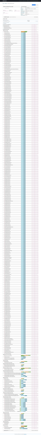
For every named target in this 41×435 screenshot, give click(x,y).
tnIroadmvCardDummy (8, 152)
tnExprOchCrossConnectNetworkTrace (9, 359)
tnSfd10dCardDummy (7, 205)
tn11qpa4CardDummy (7, 311)
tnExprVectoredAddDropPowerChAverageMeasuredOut (12, 395)
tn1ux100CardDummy (7, 189)
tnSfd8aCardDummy (7, 302)
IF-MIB (21, 378)
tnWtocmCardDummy (7, 321)
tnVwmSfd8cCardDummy (8, 141)
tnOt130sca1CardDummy (8, 100)
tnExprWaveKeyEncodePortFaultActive (9, 375)
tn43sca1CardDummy (7, 39)
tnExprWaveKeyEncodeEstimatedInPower (10, 376)
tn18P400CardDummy (7, 265)
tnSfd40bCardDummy (7, 313)
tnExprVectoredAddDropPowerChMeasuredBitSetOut (11, 394)
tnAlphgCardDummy (7, 310)
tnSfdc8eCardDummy (7, 185)
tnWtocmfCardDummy (7, 107)
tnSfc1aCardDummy (7, 282)
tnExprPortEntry (6, 378)
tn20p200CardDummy (7, 149)
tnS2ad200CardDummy (8, 229)
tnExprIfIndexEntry (6, 422)
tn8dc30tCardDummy (7, 207)
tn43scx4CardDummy (7, 345)
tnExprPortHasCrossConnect (8, 384)
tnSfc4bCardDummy (7, 275)
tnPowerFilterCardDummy (8, 45)
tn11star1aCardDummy (8, 57)
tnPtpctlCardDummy (7, 74)
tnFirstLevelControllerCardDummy (9, 339)
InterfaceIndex (28, 7)
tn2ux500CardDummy (7, 277)
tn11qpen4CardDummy (8, 52)
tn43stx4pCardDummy (7, 309)
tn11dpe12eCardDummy (8, 353)
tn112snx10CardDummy (8, 46)
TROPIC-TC (22, 428)
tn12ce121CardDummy (8, 177)
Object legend (5, 23)
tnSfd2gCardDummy (7, 126)
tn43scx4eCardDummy (7, 53)
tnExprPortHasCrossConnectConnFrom (10, 386)
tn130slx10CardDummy (8, 225)
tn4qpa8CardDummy (7, 71)
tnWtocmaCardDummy (8, 73)
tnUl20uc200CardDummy (8, 160)
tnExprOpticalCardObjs (6, 29)
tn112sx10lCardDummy (8, 35)
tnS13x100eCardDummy (8, 195)
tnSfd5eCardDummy (7, 117)
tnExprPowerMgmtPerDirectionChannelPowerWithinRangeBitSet (13, 374)
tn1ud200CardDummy (7, 150)
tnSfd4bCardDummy (7, 328)
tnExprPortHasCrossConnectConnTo (9, 385)
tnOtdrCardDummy (7, 110)
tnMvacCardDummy (7, 337)
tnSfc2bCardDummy (7, 230)
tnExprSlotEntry (6, 426)
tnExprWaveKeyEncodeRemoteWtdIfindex (10, 411)
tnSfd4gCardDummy (7, 335)
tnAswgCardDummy (7, 108)
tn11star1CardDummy (7, 291)
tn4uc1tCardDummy (7, 266)
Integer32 (26, 8)
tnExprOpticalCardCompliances (8, 28)
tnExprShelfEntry (6, 361)
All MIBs (6, 3)
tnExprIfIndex (22, 355)
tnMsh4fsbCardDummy (8, 231)
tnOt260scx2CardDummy (8, 89)
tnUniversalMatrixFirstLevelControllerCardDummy (11, 43)
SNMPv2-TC (22, 375)
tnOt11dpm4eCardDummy (8, 96)
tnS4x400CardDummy (7, 249)
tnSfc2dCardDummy (7, 251)
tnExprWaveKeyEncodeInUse (8, 403)
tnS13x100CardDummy (8, 176)
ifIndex (25, 7)
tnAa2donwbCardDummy (8, 186)
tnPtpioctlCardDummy (7, 178)
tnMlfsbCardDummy (7, 264)
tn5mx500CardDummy (7, 276)
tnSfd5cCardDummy (7, 92)
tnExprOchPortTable (6, 412)
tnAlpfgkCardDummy (7, 299)
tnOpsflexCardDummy (7, 220)
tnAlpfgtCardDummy (7, 318)
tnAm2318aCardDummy (8, 347)
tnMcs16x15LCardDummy (8, 258)
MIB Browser (5, 0)
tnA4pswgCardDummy (7, 109)
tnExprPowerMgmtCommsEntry (8, 368)
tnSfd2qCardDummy (7, 136)
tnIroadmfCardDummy (8, 153)
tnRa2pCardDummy (7, 346)
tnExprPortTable (6, 377)
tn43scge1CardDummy (8, 54)
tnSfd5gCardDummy (7, 142)
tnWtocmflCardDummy (8, 196)
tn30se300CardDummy (8, 203)
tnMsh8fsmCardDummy (8, 115)
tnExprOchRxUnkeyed (7, 419)
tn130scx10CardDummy (8, 66)
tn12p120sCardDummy (8, 268)
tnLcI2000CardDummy (7, 202)
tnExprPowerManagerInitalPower (9, 409)
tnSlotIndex (26, 426)
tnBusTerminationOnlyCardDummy (9, 352)
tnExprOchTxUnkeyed (7, 420)
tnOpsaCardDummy (7, 154)
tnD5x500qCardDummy (8, 221)
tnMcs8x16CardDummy (8, 114)
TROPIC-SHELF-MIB (22, 31)
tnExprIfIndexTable (6, 421)
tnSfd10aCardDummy (7, 168)
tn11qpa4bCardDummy (8, 188)
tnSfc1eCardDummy (7, 286)
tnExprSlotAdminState (7, 428)
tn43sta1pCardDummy (7, 308)
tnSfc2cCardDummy (7, 241)
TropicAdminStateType (25, 428)
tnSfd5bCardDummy (7, 80)
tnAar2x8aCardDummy (8, 194)
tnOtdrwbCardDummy (7, 206)
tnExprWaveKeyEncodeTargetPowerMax (10, 400)
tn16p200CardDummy (7, 269)
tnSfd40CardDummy (7, 312)
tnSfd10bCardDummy (7, 180)
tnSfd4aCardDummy (7, 327)
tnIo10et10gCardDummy (8, 81)
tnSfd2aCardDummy (7, 119)
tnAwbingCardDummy (7, 171)
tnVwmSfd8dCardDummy (8, 143)
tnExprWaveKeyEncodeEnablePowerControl (10, 405)
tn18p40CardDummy (7, 222)
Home (3, 3)
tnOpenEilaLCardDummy (8, 260)
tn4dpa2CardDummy (7, 301)
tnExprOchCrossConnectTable (7, 354)
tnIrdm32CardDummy (7, 238)
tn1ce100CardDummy (7, 167)
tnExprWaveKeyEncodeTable (7, 396)
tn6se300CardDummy (7, 204)
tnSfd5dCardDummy (7, 105)
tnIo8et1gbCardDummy (8, 79)
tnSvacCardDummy (7, 55)
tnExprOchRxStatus (7, 414)
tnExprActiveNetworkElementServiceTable (9, 363)
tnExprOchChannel (22, 368)
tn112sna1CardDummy (8, 47)
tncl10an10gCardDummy (8, 61)
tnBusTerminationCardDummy (8, 338)
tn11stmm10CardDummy (8, 274)
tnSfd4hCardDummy (7, 336)
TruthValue (24, 375)
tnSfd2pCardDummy (7, 135)
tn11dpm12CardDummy (8, 37)
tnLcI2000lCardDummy (8, 211)
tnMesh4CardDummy (7, 38)
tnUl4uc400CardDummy (8, 159)
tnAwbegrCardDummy (7, 170)
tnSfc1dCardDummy (7, 285)
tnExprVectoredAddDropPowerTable (8, 392)
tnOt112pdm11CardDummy (8, 72)
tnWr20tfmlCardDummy (8, 198)
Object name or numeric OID (5, 20)
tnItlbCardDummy (7, 295)
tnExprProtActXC (7, 383)
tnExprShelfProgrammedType (8, 362)
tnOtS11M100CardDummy (8, 162)
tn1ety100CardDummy (7, 255)
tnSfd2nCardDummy (7, 133)
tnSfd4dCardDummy (7, 330)
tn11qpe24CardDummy (8, 56)
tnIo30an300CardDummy (8, 145)
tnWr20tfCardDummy (7, 106)
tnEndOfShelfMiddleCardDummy (9, 44)
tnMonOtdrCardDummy (8, 163)
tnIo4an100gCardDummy (8, 116)
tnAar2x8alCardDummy (8, 197)
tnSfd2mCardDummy (7, 132)
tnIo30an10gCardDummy (8, 118)
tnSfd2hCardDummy (7, 127)
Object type (28, 20)
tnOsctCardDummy (7, 320)
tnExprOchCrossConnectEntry (8, 355)
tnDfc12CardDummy (7, 247)
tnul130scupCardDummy (8, 65)
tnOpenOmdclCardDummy (8, 257)
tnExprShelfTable (6, 360)
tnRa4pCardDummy (7, 239)
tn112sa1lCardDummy (7, 36)
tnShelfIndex (26, 31)
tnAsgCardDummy (7, 267)
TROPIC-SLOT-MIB (22, 426)
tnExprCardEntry (6, 31)
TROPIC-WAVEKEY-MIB (23, 15)
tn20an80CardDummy (7, 215)
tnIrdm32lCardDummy (7, 248)
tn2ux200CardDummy (7, 232)
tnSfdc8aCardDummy (7, 179)
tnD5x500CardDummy (7, 161)
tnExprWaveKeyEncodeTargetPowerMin (10, 401)
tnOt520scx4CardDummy (8, 83)
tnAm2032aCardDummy (8, 88)
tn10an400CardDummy (8, 216)
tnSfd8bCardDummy (7, 304)
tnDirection (29, 355)
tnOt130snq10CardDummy (8, 151)
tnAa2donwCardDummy (8, 99)
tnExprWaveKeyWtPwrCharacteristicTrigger (10, 402)
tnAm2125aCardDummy (8, 348)
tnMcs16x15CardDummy (8, 242)
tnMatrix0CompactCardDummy (9, 344)
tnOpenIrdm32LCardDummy (8, 250)
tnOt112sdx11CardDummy (8, 98)
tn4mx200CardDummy (7, 233)
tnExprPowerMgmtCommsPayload (9, 369)
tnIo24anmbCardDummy (8, 91)
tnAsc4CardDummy (7, 273)
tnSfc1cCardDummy (7, 284)
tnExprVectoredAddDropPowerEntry (8, 393)
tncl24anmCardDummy (8, 62)
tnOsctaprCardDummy (8, 187)
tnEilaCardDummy (7, 240)
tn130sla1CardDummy (7, 224)
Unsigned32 (35, 8)
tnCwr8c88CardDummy (8, 293)
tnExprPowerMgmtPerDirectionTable (8, 370)
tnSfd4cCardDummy (7, 329)
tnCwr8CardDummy (7, 319)
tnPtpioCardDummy (7, 75)
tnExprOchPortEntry (6, 413)
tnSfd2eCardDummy (7, 124)
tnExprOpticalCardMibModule (7, 24)
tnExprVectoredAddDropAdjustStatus (9, 391)
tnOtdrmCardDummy (7, 214)
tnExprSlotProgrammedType (8, 427)
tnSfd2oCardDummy (7, 134)
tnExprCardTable (6, 30)
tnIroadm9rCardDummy (8, 212)
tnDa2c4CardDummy (7, 223)
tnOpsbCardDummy (7, 63)
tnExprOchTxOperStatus (8, 418)
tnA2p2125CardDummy (8, 70)
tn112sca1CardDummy (8, 317)
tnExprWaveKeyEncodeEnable (8, 404)
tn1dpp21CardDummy (7, 326)
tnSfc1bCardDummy (7, 283)
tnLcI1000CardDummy (7, 169)
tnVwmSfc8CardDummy (8, 144)
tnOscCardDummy (7, 300)
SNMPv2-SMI (22, 36)
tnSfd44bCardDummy (7, 294)
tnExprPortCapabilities (7, 387)
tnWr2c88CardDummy (7, 322)
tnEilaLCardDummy (7, 259)
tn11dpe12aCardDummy (8, 64)
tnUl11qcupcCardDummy (8, 82)
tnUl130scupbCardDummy (8, 97)
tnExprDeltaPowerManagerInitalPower (9, 410)
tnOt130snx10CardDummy (8, 90)
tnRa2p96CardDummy (7, 213)
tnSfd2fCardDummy (7, 125)
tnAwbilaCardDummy (7, 172)
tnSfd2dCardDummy (7, 123)
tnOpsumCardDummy (7, 278)
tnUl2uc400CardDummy (8, 158)
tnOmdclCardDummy (7, 256)
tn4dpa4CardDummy (7, 292)
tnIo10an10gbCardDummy (8, 101)
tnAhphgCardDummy (7, 303)
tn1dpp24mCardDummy (8, 48)
